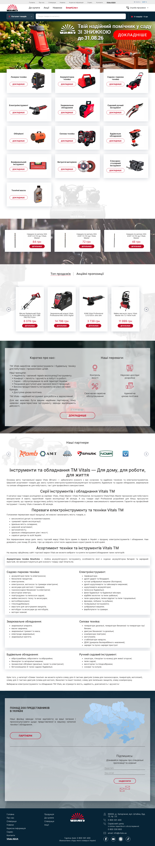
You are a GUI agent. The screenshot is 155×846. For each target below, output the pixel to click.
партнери (25, 735)
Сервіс (89, 2)
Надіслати (125, 781)
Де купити (49, 818)
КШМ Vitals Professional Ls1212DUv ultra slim (93, 314)
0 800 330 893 (115, 829)
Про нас (41, 2)
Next (83, 258)
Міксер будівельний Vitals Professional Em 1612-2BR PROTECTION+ (29, 315)
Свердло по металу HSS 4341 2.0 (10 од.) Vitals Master (37, 236)
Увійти (137, 2)
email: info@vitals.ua (117, 833)
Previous (72, 258)
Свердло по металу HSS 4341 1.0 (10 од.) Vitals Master (136, 236)
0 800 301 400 (114, 820)
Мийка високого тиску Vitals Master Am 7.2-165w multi (125, 314)
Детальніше (37, 246)
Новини (62, 2)
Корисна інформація (76, 2)
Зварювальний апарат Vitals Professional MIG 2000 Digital (61, 314)
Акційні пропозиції (90, 274)
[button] (3, 47)
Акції (46, 825)
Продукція (49, 814)
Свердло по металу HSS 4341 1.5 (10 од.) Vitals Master (87, 236)
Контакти (99, 2)
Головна (32, 2)
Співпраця (52, 2)
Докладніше (18, 84)
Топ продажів (60, 274)
